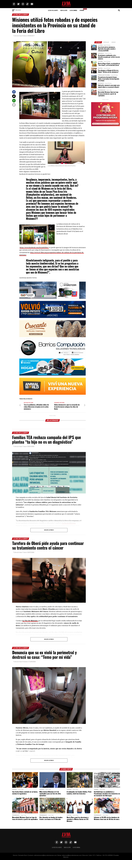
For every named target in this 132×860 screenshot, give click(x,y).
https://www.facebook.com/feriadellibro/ (34, 247)
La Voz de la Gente (53, 10)
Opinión (82, 9)
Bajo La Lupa (63, 10)
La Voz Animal (73, 10)
